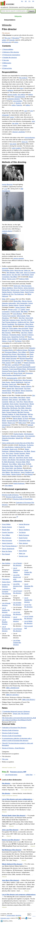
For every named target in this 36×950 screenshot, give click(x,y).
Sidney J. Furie (7, 341)
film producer (23, 78)
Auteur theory (6, 582)
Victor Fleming (18, 288)
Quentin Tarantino (24, 305)
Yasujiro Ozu (20, 360)
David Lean (17, 286)
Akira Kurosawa (26, 286)
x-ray (5, 188)
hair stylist (15, 123)
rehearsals (5, 115)
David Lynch (6, 313)
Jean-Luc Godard (29, 272)
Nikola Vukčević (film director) (12, 864)
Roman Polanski (11, 412)
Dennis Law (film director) (11, 840)
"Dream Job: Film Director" (21, 713)
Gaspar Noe (10, 388)
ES (29, 1)
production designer (13, 99)
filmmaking (15, 38)
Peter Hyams (6, 382)
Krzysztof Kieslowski (22, 367)
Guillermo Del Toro (20, 447)
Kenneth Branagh (12, 420)
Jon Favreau (10, 406)
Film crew (5, 759)
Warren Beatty (17, 418)
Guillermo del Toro (8, 294)
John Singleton (29, 326)
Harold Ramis (6, 416)
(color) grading (16, 148)
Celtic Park (29, 774)
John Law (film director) (10, 830)
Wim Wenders (10, 272)
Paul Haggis (26, 330)
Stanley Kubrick (7, 292)
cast (25, 111)
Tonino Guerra (12, 371)
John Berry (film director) (10, 880)
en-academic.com (7, 3)
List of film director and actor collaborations (17, 799)
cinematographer (19, 96)
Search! (31, 11)
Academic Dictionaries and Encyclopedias (17, 7)
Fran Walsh (17, 362)
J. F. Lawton (21, 309)
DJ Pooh (22, 337)
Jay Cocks (11, 360)
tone (21, 88)
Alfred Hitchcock (24, 420)
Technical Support (10, 915)
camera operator (18, 258)
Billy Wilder (24, 311)
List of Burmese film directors (6, 629)
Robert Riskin (22, 369)
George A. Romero (28, 334)
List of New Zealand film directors (17, 642)
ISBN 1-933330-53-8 (12, 688)
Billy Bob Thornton (23, 412)
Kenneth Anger (6, 392)
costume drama (7, 231)
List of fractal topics (11, 774)
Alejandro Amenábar (8, 438)
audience (10, 90)
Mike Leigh (19, 272)
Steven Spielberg (7, 288)
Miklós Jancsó (6, 274)
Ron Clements (20, 459)
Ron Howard (6, 554)
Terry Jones (24, 410)
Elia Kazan (31, 350)
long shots (13, 144)
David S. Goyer (21, 375)
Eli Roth (29, 320)
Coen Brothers (17, 313)
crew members (17, 101)
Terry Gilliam (22, 352)
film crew (7, 38)
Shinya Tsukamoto (26, 390)
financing (19, 105)
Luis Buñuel (15, 365)
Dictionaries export (5, 918)
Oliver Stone (29, 324)
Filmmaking (5, 579)
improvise (5, 268)
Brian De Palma (7, 551)
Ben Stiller (21, 408)
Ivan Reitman (18, 468)
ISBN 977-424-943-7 (12, 695)
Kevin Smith (29, 318)
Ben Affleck (13, 277)
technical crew (6, 42)
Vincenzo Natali (20, 462)
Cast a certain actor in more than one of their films (18, 443)
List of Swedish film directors (28, 600)
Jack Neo (31, 339)
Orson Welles (13, 328)
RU (22, 1)
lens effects (21, 94)
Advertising (18, 915)
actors (16, 42)
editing (28, 105)
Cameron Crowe (14, 320)
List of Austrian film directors (6, 610)
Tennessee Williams (11, 352)
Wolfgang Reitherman (16, 451)
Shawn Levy (11, 423)
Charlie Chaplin (15, 311)
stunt (33, 121)
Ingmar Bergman (7, 184)
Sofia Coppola (21, 316)
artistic (4, 40)
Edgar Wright (22, 356)
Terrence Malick (7, 326)
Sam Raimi (20, 455)
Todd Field (5, 320)
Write (3, 299)
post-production (30, 137)
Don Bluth (27, 451)
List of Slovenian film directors (28, 586)
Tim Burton (18, 341)
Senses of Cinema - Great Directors (13, 748)
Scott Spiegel (23, 339)
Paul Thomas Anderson (9, 322)
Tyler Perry (24, 332)
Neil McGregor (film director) (11, 850)
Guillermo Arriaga (21, 350)
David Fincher (29, 292)
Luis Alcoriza (12, 367)
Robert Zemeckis (29, 362)
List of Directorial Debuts (16, 570)
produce (12, 299)
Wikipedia (18, 16)
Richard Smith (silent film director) (13, 815)
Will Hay (30, 414)
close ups (25, 142)
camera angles (12, 94)
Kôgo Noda (30, 360)
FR (33, 1)
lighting (30, 94)
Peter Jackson (6, 362)
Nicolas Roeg (17, 380)
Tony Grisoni (12, 354)
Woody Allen (17, 301)
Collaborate (5, 346)
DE (26, 1)
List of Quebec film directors (28, 572)
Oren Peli (23, 320)
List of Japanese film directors (17, 619)
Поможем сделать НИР (18, 772)
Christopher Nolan (18, 292)
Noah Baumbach (12, 356)
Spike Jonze (22, 423)
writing (14, 105)
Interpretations (9, 20)
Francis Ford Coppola (27, 290)
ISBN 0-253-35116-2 (28, 699)
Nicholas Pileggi (25, 358)
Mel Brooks (14, 408)
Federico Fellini (24, 279)
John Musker (12, 459)
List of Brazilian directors (5, 622)
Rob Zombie (12, 455)
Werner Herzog (27, 301)
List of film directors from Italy (17, 586)
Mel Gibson (22, 397)
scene (12, 117)
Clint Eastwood (28, 434)
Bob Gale (8, 365)
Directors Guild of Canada (14, 497)
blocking (18, 103)
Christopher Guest (8, 270)
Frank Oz (22, 527)
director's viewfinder (18, 132)
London (4, 233)
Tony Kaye (27, 388)
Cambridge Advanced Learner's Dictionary (16, 711)
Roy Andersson (19, 294)
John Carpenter (30, 436)
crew (31, 111)
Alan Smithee (6, 563)
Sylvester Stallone (7, 414)
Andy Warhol (16, 390)
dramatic (12, 40)
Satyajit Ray (15, 337)
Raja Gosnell (19, 388)
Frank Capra (13, 369)
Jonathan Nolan (11, 375)
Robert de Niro (16, 416)
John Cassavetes (22, 303)
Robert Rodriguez (14, 386)
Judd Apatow (25, 274)
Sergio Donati (18, 373)
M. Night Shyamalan (14, 330)
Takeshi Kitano (6, 390)
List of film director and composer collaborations (19, 894)
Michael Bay (6, 290)
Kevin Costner (14, 404)
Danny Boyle (23, 551)
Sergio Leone (11, 279)
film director (6, 783)
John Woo (25, 416)
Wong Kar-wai (18, 270)
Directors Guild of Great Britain (22, 499)
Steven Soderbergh (17, 382)
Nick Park (22, 318)
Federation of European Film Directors (6, 591)
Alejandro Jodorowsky (9, 303)
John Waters (22, 399)
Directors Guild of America (10, 495)
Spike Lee (27, 270)
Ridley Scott (28, 470)
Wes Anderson (21, 354)
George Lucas (14, 290)
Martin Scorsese (11, 358)
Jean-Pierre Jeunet (22, 457)
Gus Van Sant (16, 274)
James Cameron (29, 288)
